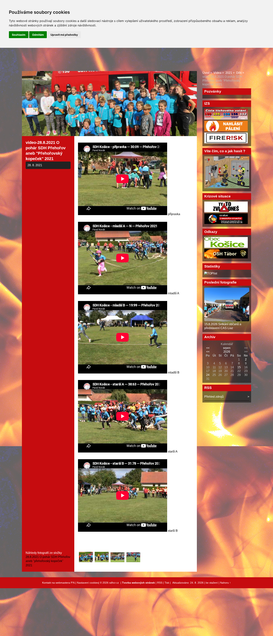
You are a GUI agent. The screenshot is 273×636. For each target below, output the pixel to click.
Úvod (205, 72)
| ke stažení (211, 582)
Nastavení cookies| (88, 582)
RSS (159, 582)
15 (239, 367)
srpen (226, 348)
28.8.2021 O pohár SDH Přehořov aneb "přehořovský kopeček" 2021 (48, 561)
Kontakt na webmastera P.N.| (59, 582)
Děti (239, 72)
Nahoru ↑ (225, 582)
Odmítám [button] (38, 34)
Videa (217, 72)
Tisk (167, 582)
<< (207, 348)
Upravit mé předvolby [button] (64, 34)
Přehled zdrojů (214, 396)
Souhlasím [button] (18, 34)
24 (207, 374)
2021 (228, 72)
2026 (226, 351)
